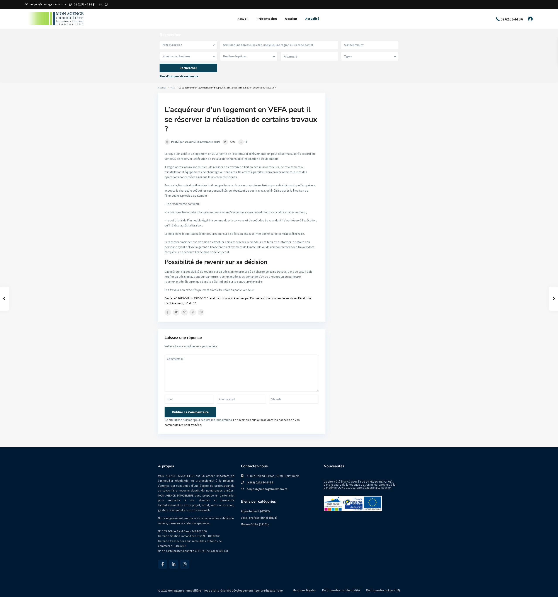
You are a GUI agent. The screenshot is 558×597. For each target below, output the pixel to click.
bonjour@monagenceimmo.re (267, 489)
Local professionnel (254, 518)
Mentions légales (304, 590)
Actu (172, 87)
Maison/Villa (249, 524)
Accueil (243, 19)
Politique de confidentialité (341, 590)
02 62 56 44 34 (83, 4)
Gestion (291, 19)
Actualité (312, 19)
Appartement (250, 511)
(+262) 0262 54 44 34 (260, 482)
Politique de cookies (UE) (383, 590)
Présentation (267, 19)
